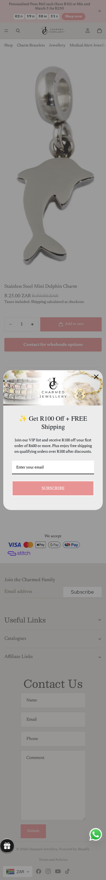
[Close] (96, 376)
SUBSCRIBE (53, 488)
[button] (7, 846)
